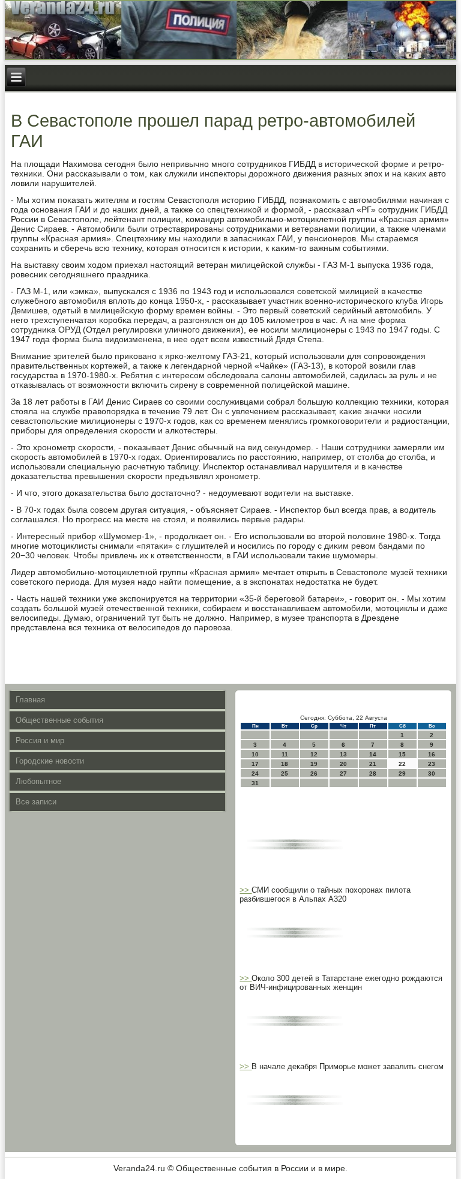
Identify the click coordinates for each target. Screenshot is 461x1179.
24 (255, 773)
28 (372, 773)
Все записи (36, 801)
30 (431, 773)
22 (402, 764)
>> (246, 889)
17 (255, 764)
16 (431, 754)
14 (372, 754)
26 (314, 773)
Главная (30, 699)
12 (314, 754)
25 (284, 773)
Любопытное (38, 781)
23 (431, 764)
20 (343, 764)
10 (255, 754)
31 (255, 783)
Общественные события (59, 720)
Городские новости (50, 760)
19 (314, 764)
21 (372, 764)
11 (285, 754)
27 (343, 773)
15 (402, 754)
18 (284, 764)
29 (402, 773)
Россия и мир (40, 740)
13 (343, 754)
